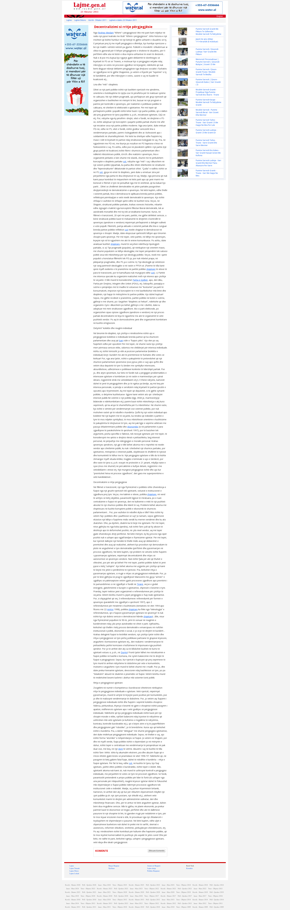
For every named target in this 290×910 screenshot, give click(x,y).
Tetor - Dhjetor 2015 (120, 899)
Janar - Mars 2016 (104, 899)
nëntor (110, 609)
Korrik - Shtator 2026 (72, 885)
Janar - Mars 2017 (200, 896)
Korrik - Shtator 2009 (200, 907)
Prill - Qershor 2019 (217, 892)
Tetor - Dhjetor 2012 (151, 903)
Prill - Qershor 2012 (185, 903)
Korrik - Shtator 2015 (136, 899)
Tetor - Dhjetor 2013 (88, 903)
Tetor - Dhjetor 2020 (120, 892)
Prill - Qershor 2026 (89, 885)
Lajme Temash (74, 868)
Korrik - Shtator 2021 (72, 892)
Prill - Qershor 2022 (185, 888)
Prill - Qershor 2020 (153, 892)
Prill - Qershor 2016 (89, 899)
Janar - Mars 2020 (168, 892)
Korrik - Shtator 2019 (200, 892)
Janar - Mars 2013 (136, 903)
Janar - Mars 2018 (136, 896)
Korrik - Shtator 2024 (200, 885)
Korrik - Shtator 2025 (136, 885)
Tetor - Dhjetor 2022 (151, 888)
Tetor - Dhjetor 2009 (183, 907)
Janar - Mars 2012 (200, 903)
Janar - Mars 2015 (168, 899)
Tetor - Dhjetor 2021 (215, 888)
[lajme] (89, 5)
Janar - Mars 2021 (104, 892)
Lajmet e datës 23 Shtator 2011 (123, 20)
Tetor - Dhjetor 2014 (183, 899)
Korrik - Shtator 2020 (136, 892)
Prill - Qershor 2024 (217, 885)
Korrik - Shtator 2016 (72, 899)
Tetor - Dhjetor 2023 (88, 888)
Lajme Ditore (80, 20)
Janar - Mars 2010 (168, 907)
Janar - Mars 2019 (72, 896)
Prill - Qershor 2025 (153, 885)
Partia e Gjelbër (140, 280)
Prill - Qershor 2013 (121, 903)
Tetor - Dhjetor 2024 (183, 885)
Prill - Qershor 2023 (121, 888)
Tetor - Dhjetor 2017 (151, 896)
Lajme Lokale (74, 873)
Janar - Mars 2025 (168, 885)
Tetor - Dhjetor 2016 (215, 896)
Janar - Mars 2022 (200, 888)
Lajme (69, 20)
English (220, 16)
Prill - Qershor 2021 (89, 892)
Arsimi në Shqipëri (153, 866)
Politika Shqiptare (153, 871)
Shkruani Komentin (156, 850)
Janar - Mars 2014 (72, 903)
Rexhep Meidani (106, 32)
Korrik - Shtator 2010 (136, 907)
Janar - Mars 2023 (136, 888)
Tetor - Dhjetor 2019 (183, 892)
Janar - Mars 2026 (104, 885)
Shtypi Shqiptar (113, 866)
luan (121, 340)
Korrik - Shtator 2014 (200, 899)
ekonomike (132, 426)
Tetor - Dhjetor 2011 (215, 903)
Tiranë (140, 584)
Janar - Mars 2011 (104, 907)
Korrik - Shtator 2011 (97, 20)
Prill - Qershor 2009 (217, 907)
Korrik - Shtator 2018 (104, 896)
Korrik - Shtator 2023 (104, 888)
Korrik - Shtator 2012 (168, 903)
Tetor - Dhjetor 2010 (120, 907)
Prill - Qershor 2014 (217, 899)
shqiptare (115, 244)
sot (124, 161)
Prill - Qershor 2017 (185, 896)
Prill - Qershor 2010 (153, 907)
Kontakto (189, 868)
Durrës (124, 652)
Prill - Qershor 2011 (89, 907)
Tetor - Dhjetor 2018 (88, 896)
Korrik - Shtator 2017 (168, 896)
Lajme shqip (151, 868)
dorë (120, 748)
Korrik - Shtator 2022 (168, 888)
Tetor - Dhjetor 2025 (120, 885)
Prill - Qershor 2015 (153, 899)
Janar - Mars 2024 (72, 888)
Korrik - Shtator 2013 (104, 903)
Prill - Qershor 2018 (121, 896)
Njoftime (111, 868)
